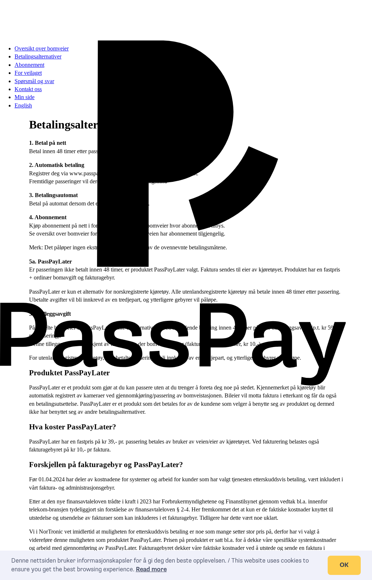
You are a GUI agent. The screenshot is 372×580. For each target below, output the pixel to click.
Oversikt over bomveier (42, 48)
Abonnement (29, 65)
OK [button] (344, 565)
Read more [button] (151, 569)
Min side (25, 97)
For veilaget (28, 73)
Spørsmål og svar (34, 81)
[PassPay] (173, 19)
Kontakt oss (28, 89)
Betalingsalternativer (38, 56)
